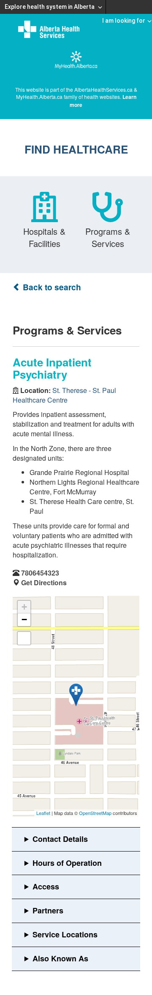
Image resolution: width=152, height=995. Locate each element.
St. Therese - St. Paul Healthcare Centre (64, 395)
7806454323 (40, 573)
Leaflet (43, 812)
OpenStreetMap (95, 812)
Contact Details (60, 838)
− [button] (24, 619)
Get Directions (44, 582)
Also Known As (60, 958)
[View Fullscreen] (24, 638)
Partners (48, 910)
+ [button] (24, 607)
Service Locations (65, 934)
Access (46, 886)
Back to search (51, 287)
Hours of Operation (67, 862)
